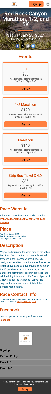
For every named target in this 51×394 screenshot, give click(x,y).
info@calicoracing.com (26, 302)
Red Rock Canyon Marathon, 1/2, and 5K (25, 19)
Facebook (5, 320)
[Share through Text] (33, 46)
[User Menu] (48, 4)
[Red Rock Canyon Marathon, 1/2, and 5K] (14, 5)
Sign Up (36, 4)
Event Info (6, 368)
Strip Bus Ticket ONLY (25, 176)
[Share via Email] (28, 46)
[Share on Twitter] (23, 46)
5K (26, 69)
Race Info (6, 362)
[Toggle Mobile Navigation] (5, 4)
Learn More (29, 384)
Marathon (25, 140)
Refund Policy (9, 356)
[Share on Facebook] (17, 46)
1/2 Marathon (25, 105)
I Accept (24, 389)
